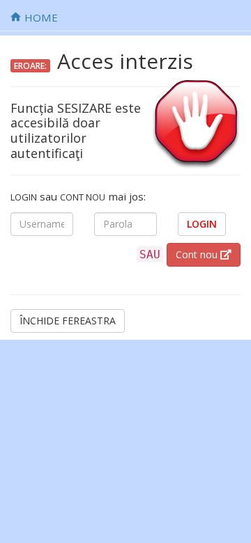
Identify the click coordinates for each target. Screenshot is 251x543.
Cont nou (198, 254)
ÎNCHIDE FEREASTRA (68, 320)
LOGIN (202, 223)
